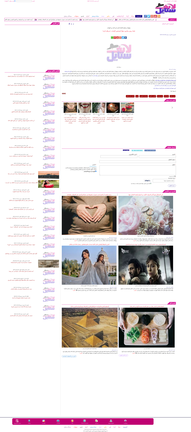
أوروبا (137, 96)
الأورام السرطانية (68, 71)
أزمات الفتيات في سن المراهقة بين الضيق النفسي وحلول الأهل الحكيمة (40, 19)
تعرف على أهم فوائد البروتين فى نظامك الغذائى (21, 289)
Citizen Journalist (84, 423)
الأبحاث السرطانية (130, 96)
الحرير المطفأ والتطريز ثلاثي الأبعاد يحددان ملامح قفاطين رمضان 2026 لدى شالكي (89, 244)
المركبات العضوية (144, 96)
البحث (33, 1)
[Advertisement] (73, 7)
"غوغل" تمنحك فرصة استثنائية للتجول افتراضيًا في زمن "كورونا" (21, 244)
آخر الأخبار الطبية (123, 355)
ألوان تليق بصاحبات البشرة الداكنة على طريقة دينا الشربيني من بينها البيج (21, 253)
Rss (72, 423)
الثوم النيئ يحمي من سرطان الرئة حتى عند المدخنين (165, 85)
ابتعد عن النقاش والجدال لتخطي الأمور (21, 102)
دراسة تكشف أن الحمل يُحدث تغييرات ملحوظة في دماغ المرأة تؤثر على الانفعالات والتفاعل (81, 19)
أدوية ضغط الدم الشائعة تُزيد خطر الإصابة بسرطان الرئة (165, 80)
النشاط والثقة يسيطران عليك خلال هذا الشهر (21, 111)
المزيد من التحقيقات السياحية (69, 356)
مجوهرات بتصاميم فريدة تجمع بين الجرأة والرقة (21, 262)
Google (6, 1)
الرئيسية (171, 23)
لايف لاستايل (165, 23)
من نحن (96, 423)
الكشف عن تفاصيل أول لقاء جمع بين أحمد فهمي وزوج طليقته (21, 235)
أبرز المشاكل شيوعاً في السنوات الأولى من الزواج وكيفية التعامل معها (121, 19)
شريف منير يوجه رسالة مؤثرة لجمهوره (21, 191)
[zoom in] (69, 24)
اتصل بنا (43, 423)
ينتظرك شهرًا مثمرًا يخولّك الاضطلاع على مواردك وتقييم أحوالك (21, 85)
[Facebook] (150, 151)
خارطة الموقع (111, 423)
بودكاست (125, 423)
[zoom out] (73, 24)
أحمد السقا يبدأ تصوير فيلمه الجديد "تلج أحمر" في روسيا (21, 271)
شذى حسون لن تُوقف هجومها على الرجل (21, 297)
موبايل (29, 423)
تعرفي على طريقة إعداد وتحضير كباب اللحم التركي (21, 315)
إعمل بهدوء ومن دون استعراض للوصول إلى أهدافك (21, 94)
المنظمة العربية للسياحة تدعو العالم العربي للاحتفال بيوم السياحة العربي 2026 (90, 306)
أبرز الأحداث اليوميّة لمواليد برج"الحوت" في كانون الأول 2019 (21, 120)
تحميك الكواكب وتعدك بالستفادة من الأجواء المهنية (21, 138)
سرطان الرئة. (95, 75)
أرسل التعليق (172, 185)
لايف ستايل (11, 1)
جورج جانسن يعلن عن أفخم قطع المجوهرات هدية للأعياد (21, 200)
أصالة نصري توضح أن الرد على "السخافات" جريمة (21, 227)
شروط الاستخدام (93, 166)
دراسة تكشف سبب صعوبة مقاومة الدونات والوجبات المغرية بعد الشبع (127, 119)
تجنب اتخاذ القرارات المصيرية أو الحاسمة (21, 129)
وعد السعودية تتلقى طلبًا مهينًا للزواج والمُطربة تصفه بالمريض (21, 280)
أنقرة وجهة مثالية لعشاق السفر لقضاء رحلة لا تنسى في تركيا (21, 173)
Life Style (166, 96)
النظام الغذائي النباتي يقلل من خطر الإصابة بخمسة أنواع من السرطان (147, 306)
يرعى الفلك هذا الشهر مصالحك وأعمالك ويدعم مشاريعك (21, 147)
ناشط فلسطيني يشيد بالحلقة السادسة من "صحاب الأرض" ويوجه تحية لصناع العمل (146, 244)
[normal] (71, 24)
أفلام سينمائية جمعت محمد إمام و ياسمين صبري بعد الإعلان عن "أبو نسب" (21, 182)
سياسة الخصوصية (17, 423)
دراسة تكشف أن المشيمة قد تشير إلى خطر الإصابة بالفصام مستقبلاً (113, 119)
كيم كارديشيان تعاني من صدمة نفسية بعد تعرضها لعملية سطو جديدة (21, 218)
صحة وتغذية (160, 96)
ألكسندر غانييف (152, 96)
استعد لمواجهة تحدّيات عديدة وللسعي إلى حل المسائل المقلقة (21, 76)
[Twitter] (137, 151)
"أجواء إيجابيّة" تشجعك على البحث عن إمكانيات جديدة (21, 156)
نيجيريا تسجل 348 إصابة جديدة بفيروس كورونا (21, 306)
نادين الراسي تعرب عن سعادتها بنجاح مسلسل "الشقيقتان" (21, 209)
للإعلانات (58, 423)
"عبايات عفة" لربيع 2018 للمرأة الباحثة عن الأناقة (21, 165)
